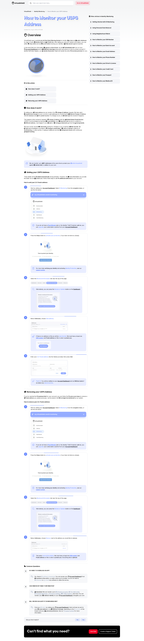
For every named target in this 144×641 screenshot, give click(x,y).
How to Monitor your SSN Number (103, 39)
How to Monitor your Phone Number (103, 57)
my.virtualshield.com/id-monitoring (46, 194)
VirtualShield (27, 11)
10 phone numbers (55, 593)
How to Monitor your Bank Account (103, 45)
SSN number (39, 338)
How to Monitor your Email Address (103, 51)
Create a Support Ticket (108, 631)
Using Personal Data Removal (101, 28)
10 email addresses (41, 593)
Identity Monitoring (39, 11)
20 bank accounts (62, 592)
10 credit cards (74, 592)
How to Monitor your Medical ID (102, 81)
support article (40, 270)
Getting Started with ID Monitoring (103, 22)
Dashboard (76, 289)
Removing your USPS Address (37, 101)
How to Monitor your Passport (101, 75)
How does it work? (34, 89)
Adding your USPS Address (37, 95)
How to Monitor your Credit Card (102, 69)
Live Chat (93, 631)
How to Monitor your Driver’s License (104, 63)
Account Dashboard (32, 49)
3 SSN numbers (67, 593)
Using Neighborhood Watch (101, 33)
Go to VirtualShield (82, 3)
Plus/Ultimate (52, 225)
